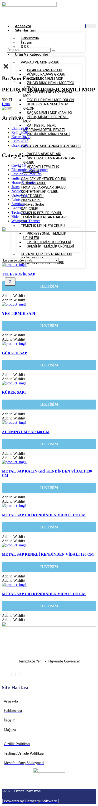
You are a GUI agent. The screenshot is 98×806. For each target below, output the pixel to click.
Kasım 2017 (20, 137)
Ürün (6, 104)
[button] (13, 296)
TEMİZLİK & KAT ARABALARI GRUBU (42, 219)
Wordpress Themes (25, 221)
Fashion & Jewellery (26, 174)
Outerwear (19, 195)
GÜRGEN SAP (14, 353)
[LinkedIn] (19, 674)
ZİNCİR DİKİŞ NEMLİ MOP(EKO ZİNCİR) (48, 85)
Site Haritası (25, 30)
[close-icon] (6, 68)
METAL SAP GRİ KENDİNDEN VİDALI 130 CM (44, 515)
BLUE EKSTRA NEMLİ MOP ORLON (45, 106)
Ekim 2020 (19, 128)
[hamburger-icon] (90, 26)
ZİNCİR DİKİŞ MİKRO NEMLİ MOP (46, 136)
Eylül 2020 (19, 133)
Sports (16, 208)
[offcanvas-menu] (50, 60)
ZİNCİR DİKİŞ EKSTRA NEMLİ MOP (47, 93)
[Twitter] (15, 674)
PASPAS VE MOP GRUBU (40, 62)
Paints (15, 200)
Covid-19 (18, 165)
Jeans (15, 187)
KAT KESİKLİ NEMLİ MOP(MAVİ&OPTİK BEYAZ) (44, 127)
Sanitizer (17, 204)
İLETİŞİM (49, 286)
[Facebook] (11, 674)
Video (15, 217)
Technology (20, 212)
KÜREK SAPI (14, 392)
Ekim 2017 (19, 141)
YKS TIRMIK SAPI (18, 313)
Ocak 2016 (19, 145)
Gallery (17, 178)
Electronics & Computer (29, 170)
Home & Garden (24, 182)
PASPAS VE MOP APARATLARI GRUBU (51, 146)
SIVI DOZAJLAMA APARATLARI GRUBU (49, 160)
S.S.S (25, 47)
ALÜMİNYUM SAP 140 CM (25, 432)
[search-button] (53, 51)
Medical (17, 191)
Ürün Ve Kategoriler (31, 54)
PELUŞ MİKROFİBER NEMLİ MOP (46, 119)
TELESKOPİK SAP (18, 274)
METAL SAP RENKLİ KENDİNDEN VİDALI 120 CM (48, 554)
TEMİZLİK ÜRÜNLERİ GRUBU (43, 226)
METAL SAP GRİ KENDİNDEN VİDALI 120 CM (44, 594)
